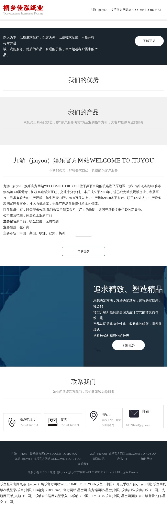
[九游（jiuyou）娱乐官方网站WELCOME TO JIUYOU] (36, 17)
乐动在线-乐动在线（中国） (141, 490)
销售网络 (146, 458)
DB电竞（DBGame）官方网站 (54, 490)
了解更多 (149, 41)
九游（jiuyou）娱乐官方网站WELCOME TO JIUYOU (125, 9)
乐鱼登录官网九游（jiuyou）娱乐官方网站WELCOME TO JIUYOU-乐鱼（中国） (58, 484)
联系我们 (83, 463)
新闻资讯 (98, 458)
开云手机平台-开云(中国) (134, 484)
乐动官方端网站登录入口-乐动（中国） (63, 496)
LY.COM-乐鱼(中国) (106, 496)
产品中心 (123, 458)
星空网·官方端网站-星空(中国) (98, 490)
